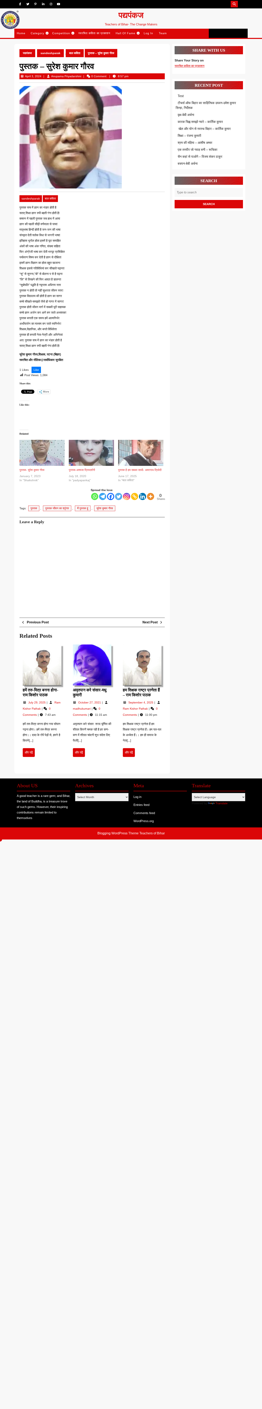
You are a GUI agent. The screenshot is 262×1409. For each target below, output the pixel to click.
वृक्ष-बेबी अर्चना (186, 115)
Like (36, 369)
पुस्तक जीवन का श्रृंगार (57, 508)
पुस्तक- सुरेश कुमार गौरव (31, 470)
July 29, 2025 (37, 702)
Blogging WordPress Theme (118, 833)
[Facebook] (110, 496)
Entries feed (141, 805)
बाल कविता (74, 53)
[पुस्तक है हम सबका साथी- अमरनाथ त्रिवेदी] (140, 453)
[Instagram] (126, 496)
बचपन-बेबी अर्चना (188, 163)
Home (21, 33)
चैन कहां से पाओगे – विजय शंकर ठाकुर (200, 156)
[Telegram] (102, 496)
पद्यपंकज (131, 15)
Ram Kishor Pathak (136, 708)
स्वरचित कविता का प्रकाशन (94, 33)
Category (37, 33)
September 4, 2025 (141, 702)
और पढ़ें (30, 753)
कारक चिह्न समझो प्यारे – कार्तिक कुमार (200, 122)
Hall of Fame (125, 33)
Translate (222, 803)
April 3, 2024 (33, 76)
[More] (150, 496)
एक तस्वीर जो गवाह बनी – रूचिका (197, 149)
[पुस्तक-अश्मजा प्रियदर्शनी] (91, 453)
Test (181, 96)
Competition (61, 33)
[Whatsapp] (94, 496)
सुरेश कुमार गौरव (104, 508)
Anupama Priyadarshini (66, 76)
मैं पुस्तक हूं (82, 508)
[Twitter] (118, 496)
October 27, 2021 (90, 702)
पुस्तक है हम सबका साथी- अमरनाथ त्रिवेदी (139, 470)
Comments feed (144, 813)
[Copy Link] (134, 496)
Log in (137, 797)
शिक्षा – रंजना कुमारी (189, 135)
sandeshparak (50, 53)
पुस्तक (33, 508)
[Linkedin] (142, 496)
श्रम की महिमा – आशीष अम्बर (195, 142)
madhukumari (82, 708)
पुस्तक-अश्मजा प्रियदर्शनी (82, 470)
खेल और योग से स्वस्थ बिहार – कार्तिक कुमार (204, 128)
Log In (148, 33)
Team (163, 33)
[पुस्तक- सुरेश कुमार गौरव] (42, 453)
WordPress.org (143, 821)
